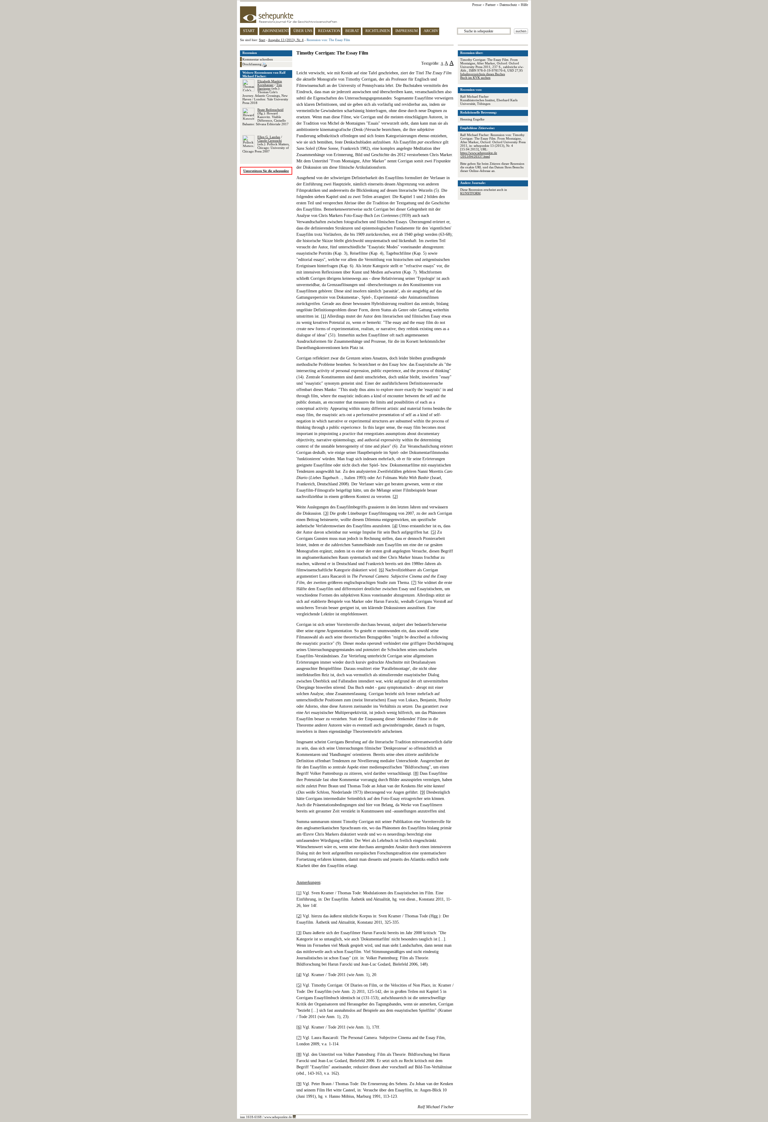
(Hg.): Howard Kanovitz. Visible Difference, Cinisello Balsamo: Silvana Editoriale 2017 (265, 117)
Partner (490, 5)
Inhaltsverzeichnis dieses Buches (482, 74)
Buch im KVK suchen (475, 77)
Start (262, 40)
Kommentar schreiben (257, 59)
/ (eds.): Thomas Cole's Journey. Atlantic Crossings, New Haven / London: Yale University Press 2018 (265, 92)
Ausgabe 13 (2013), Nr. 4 (286, 40)
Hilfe (524, 5)
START (249, 30)
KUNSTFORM (470, 193)
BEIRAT (352, 30)
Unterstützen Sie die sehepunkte (266, 171)
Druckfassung (252, 64)
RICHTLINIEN (377, 30)
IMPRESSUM (406, 30)
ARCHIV (431, 30)
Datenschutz (508, 5)
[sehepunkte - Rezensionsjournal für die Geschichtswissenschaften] (384, 14)
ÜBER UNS (302, 30)
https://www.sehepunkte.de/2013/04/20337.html (478, 154)
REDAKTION (329, 30)
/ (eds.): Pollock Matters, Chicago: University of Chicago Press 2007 (266, 144)
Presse (477, 5)
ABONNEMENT (275, 30)
